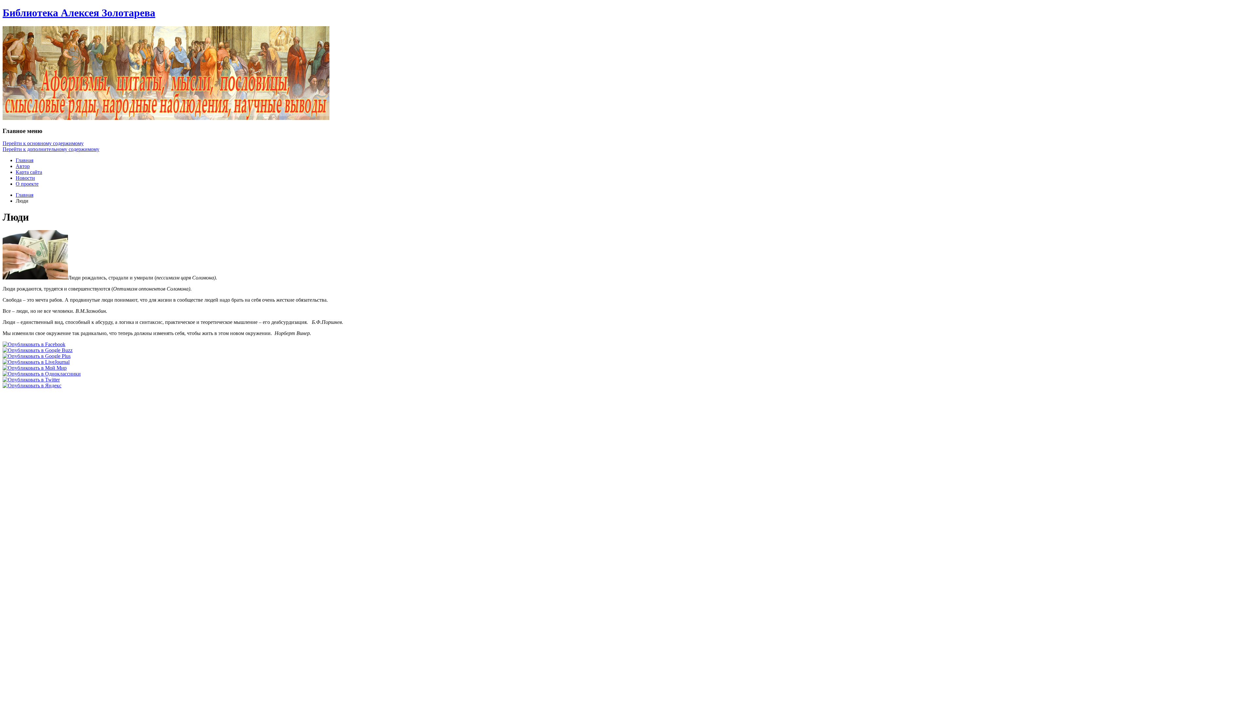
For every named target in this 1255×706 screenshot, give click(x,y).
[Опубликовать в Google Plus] (37, 356)
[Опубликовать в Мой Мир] (35, 368)
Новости (25, 178)
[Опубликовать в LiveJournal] (36, 362)
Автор (23, 166)
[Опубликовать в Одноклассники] (42, 374)
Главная (24, 160)
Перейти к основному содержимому (43, 143)
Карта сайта (29, 172)
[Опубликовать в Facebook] (34, 344)
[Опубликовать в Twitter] (31, 379)
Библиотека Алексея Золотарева (79, 13)
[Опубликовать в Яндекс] (32, 385)
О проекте (27, 184)
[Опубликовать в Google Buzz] (38, 350)
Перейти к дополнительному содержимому (51, 149)
